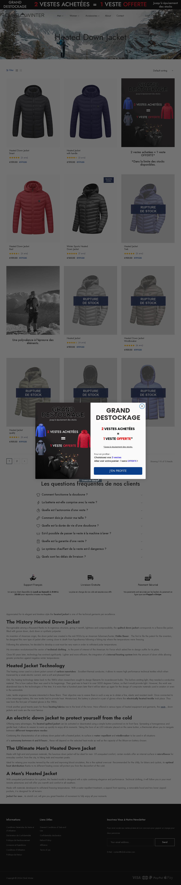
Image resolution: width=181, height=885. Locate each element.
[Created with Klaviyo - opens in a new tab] (90, 480)
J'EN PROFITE (118, 471)
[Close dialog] (142, 406)
